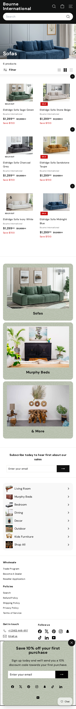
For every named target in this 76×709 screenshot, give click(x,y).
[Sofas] (38, 288)
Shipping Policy (11, 602)
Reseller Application (14, 578)
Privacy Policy (11, 607)
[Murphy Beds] (38, 346)
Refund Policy (10, 597)
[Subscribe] (61, 674)
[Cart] (62, 6)
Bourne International (17, 6)
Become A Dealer (12, 573)
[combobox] (38, 17)
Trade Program (11, 568)
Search (7, 592)
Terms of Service (12, 612)
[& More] (38, 405)
